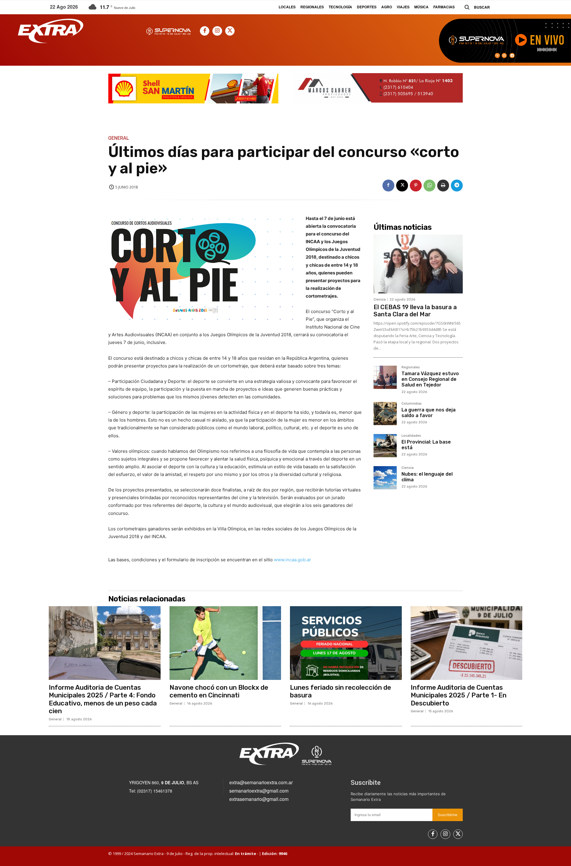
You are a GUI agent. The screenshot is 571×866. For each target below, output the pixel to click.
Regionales (410, 367)
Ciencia (380, 299)
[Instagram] (217, 31)
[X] (230, 31)
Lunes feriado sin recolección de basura (340, 691)
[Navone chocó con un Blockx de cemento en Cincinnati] (225, 643)
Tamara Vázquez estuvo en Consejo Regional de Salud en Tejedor (430, 379)
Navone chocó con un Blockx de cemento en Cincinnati (219, 691)
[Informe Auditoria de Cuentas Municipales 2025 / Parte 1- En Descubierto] (467, 643)
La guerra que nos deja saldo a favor (428, 412)
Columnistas (411, 404)
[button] (475, 7)
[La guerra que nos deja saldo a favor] (385, 413)
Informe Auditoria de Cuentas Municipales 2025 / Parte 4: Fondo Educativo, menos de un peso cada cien (103, 699)
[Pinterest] (416, 185)
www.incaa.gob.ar (292, 559)
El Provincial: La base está (426, 444)
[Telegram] (457, 185)
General (118, 138)
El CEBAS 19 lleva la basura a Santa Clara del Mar (415, 311)
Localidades (411, 436)
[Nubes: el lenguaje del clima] (385, 477)
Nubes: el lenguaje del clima (427, 476)
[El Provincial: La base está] (385, 445)
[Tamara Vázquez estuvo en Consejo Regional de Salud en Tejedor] (385, 377)
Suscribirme (447, 814)
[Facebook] (204, 31)
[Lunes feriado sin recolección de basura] (346, 643)
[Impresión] (443, 185)
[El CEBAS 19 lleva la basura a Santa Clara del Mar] (418, 264)
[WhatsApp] (429, 185)
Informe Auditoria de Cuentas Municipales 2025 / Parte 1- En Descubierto (458, 695)
